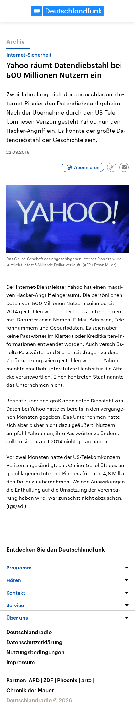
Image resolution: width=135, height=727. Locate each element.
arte (87, 680)
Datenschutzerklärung (34, 642)
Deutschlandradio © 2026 (39, 700)
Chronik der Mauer (30, 690)
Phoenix (68, 680)
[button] (9, 11)
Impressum (20, 662)
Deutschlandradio (29, 632)
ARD (35, 680)
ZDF (49, 680)
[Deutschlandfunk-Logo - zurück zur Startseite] (67, 11)
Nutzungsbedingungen (35, 652)
